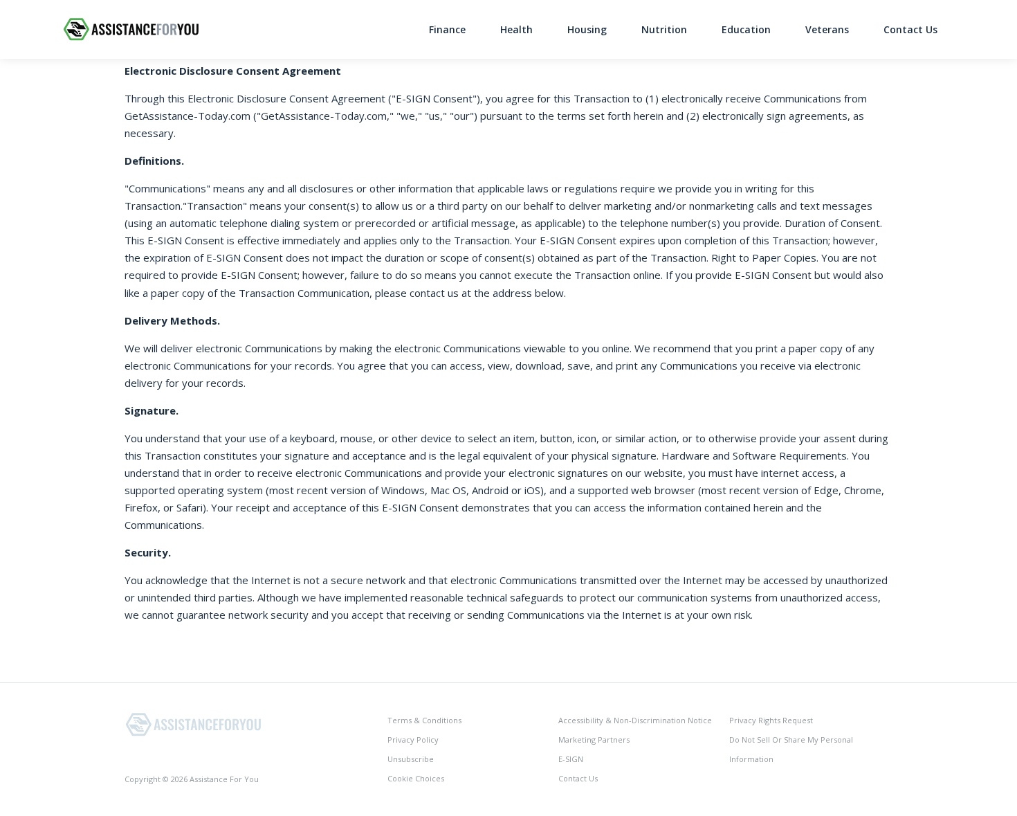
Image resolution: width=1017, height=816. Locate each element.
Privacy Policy (413, 739)
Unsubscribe (410, 759)
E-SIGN (570, 759)
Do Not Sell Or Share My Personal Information (791, 749)
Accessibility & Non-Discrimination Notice (635, 720)
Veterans (827, 29)
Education (746, 29)
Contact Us (910, 29)
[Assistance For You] (194, 723)
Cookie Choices (415, 778)
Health (516, 29)
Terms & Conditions (424, 720)
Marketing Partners (594, 739)
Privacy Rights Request (771, 720)
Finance (447, 29)
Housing (587, 29)
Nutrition (664, 29)
